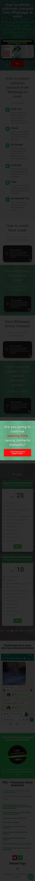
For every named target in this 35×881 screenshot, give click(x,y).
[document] (17, 440)
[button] (32, 423)
